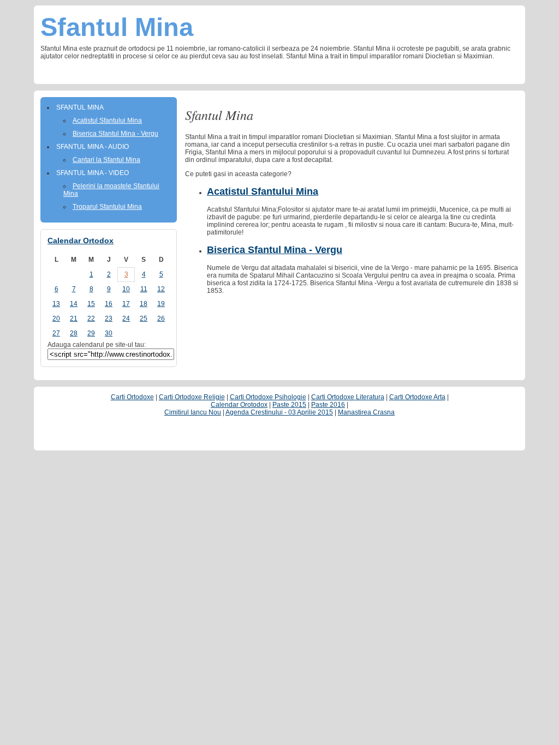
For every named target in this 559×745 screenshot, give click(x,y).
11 (143, 289)
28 (74, 333)
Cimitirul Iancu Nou (192, 412)
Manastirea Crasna (366, 412)
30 (108, 333)
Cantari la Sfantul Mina (106, 160)
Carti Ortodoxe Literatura (347, 397)
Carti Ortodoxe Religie (192, 397)
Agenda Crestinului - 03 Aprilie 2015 (279, 412)
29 (91, 333)
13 (56, 304)
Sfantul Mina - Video (92, 173)
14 (74, 304)
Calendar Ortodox (80, 240)
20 (56, 318)
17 (126, 304)
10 (126, 289)
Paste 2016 (328, 404)
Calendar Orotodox (239, 404)
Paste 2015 (289, 404)
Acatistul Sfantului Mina (262, 191)
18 (143, 304)
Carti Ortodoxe (132, 397)
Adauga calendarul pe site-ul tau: (96, 345)
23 (108, 318)
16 (108, 304)
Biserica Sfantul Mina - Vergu (274, 249)
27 (56, 333)
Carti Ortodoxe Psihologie (268, 397)
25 (143, 318)
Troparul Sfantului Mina (107, 207)
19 (161, 304)
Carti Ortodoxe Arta (417, 397)
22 (91, 318)
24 (126, 318)
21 (74, 318)
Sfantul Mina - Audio (92, 147)
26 (161, 318)
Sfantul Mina (116, 27)
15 (91, 304)
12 (161, 289)
